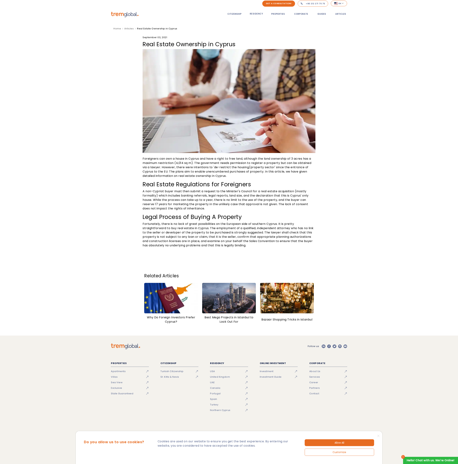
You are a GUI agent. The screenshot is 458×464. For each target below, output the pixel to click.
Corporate (301, 13)
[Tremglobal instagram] (340, 346)
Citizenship (234, 13)
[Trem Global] (125, 346)
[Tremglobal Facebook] (329, 346)
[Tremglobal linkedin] (323, 346)
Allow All (339, 442)
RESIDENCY (256, 13)
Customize (339, 452)
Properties (278, 13)
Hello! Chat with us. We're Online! (430, 460)
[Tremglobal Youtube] (345, 346)
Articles (340, 13)
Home (117, 28)
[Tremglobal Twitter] (334, 346)
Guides (321, 13)
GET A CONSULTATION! (279, 3)
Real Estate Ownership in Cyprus (157, 28)
